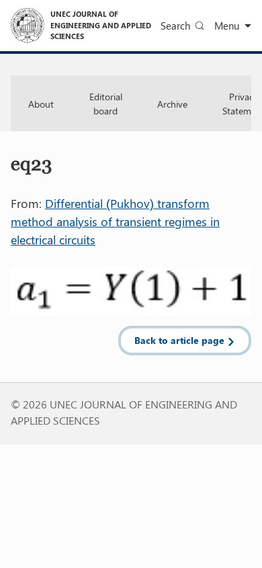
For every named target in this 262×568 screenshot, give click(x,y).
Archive (172, 104)
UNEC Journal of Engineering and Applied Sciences (100, 25)
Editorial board (105, 103)
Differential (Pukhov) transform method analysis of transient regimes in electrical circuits (115, 221)
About (41, 104)
